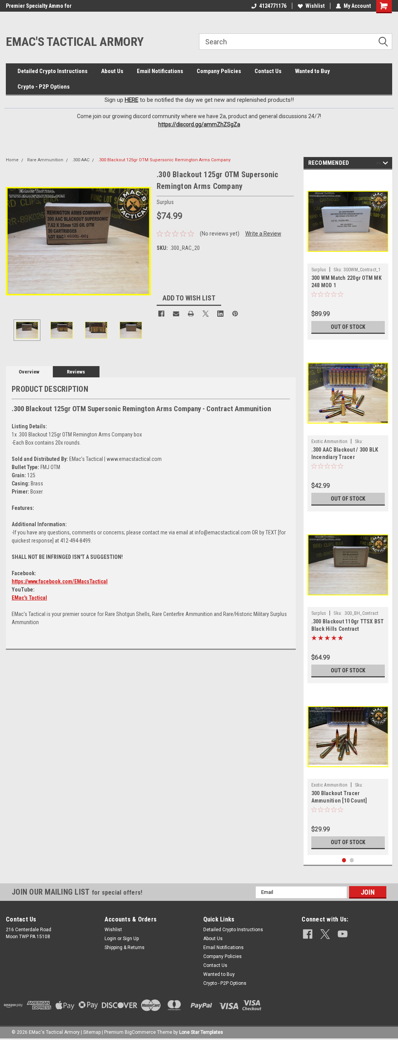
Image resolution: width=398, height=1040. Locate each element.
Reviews (76, 372)
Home (12, 159)
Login (110, 938)
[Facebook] (161, 314)
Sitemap (92, 1032)
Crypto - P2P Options (43, 86)
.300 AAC (80, 159)
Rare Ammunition (45, 159)
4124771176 (272, 6)
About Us (112, 71)
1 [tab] (344, 860)
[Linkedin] (220, 314)
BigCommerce (140, 1032)
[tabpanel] (348, 257)
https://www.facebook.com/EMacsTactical (60, 581)
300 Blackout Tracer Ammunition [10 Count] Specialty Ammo (339, 800)
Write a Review (263, 233)
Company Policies (219, 71)
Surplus (318, 269)
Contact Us (268, 71)
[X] (205, 314)
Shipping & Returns (125, 947)
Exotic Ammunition (329, 441)
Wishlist (315, 6)
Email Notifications (160, 71)
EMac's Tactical (29, 598)
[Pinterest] (235, 314)
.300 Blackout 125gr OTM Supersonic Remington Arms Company (164, 159)
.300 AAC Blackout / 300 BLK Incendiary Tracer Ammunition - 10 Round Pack (346, 457)
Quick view (348, 258)
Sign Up (131, 938)
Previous (13, 241)
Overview (29, 372)
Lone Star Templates (201, 1032)
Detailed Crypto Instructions (52, 71)
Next (143, 241)
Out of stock (348, 327)
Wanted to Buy (312, 71)
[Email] (176, 314)
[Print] (191, 314)
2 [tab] (352, 860)
